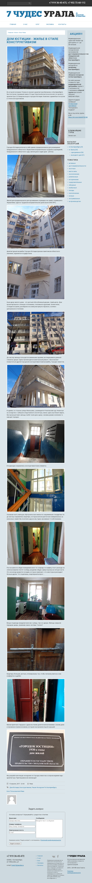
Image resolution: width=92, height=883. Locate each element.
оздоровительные (75, 182)
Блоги (16, 32)
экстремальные (74, 198)
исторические (73, 179)
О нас (25, 24)
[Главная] (46, 14)
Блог (37, 24)
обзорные (72, 185)
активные (72, 163)
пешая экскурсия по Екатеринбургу (44, 787)
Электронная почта (16, 830)
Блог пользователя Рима (15, 791)
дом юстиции (14, 787)
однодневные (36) (77, 152)
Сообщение (40, 818)
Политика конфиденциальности (74, 872)
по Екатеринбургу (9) (76, 147)
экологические (74, 174)
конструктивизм (25, 787)
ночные (71, 196)
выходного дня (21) (77, 155)
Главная (13, 24)
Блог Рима (22, 32)
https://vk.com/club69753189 (78, 117)
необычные (73, 188)
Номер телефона (15, 824)
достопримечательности (77, 166)
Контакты (62, 24)
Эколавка (50, 24)
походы (71, 190)
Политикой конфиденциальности (51, 840)
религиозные (73, 177)
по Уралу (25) (73, 150)
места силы (73, 171)
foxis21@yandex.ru (17, 865)
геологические (74, 193)
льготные (72, 168)
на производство (75, 201)
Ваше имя (12, 818)
